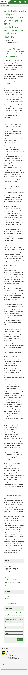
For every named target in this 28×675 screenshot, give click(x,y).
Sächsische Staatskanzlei (11, 651)
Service (3, 664)
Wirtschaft (9, 601)
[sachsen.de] (4, 2)
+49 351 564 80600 (13, 579)
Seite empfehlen (6, 671)
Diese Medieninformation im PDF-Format (14, 613)
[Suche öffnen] (20, 2)
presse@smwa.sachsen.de (15, 586)
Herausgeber (5, 648)
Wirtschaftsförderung (11, 603)
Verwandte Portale (6, 667)
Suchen (20, 639)
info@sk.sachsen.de (14, 658)
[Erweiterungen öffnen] (25, 2)
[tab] (14, 648)
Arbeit (8, 596)
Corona (8, 598)
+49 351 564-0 (12, 655)
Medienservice (6, 5)
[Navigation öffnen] (15, 2)
